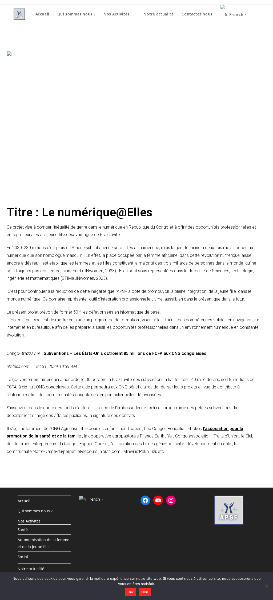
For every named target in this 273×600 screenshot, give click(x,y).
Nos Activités (29, 521)
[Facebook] (145, 500)
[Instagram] (171, 500)
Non (144, 592)
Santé (23, 529)
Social (23, 556)
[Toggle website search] (257, 14)
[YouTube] (158, 500)
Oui (130, 592)
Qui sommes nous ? (35, 510)
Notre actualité (31, 568)
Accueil (24, 500)
